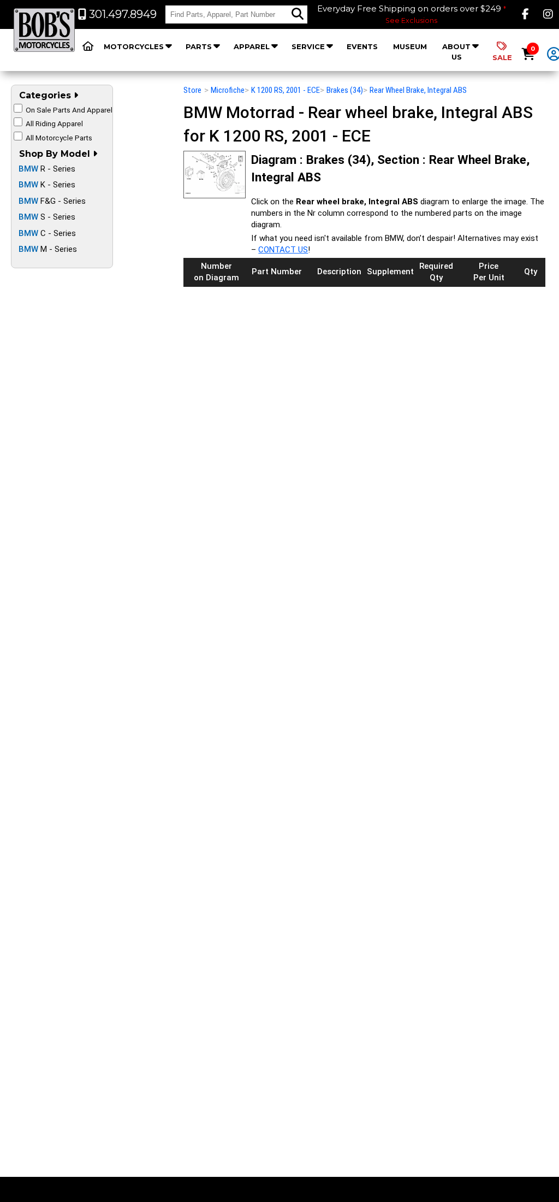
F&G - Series (52, 201)
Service (308, 46)
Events (362, 46)
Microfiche (228, 90)
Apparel (252, 46)
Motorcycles (134, 46)
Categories (46, 95)
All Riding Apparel (54, 123)
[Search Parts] (297, 14)
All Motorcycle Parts (59, 137)
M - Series (48, 249)
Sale (502, 57)
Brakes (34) (344, 90)
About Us (456, 51)
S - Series (47, 217)
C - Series (47, 233)
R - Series (47, 169)
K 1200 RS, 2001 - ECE (285, 90)
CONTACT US (283, 250)
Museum (410, 46)
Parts (199, 46)
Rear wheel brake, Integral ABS (418, 90)
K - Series (47, 185)
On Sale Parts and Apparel (69, 109)
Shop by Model (56, 154)
